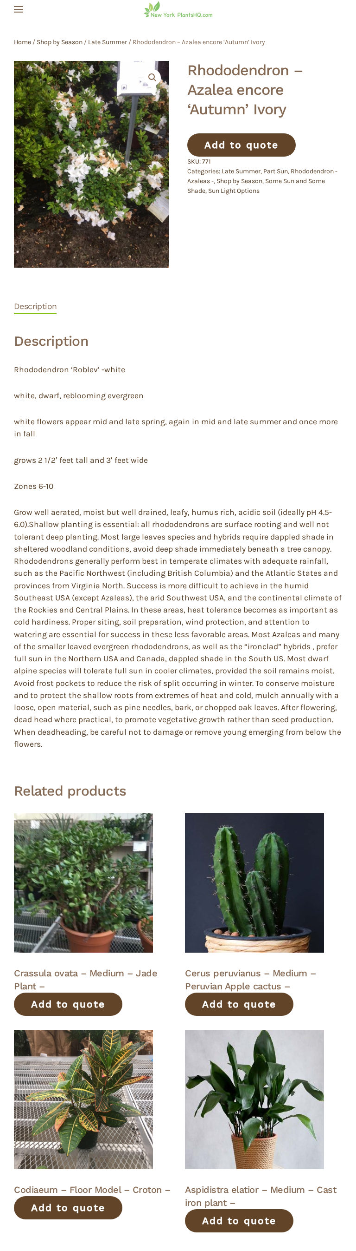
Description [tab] (35, 306)
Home (22, 42)
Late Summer (107, 42)
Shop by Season (60, 42)
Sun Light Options (234, 191)
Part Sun (275, 171)
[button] (18, 9)
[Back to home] (178, 9)
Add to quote (241, 145)
